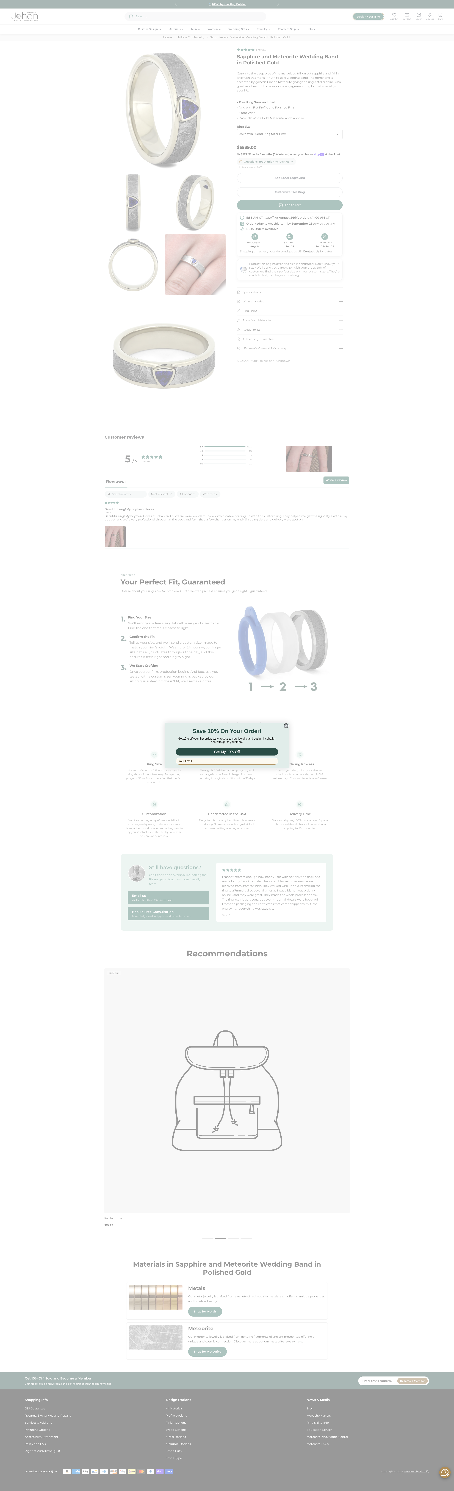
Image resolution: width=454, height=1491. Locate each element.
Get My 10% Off (227, 752)
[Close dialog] (286, 726)
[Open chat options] (445, 1472)
